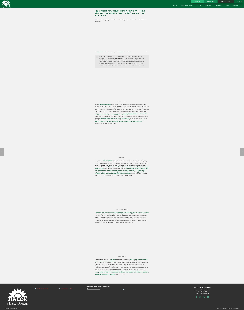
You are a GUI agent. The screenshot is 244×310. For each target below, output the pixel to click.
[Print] (146, 52)
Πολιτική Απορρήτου (221, 308)
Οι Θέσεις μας (208, 5)
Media (227, 5)
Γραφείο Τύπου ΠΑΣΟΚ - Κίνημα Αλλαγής (105, 52)
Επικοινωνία (235, 5)
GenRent (175, 5)
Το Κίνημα (198, 5)
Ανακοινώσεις (128, 52)
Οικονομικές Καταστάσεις (233, 308)
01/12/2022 (121, 52)
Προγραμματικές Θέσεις (186, 5)
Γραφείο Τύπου (218, 5)
